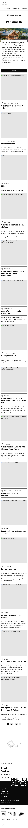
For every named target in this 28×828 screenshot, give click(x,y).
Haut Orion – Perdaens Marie (14, 652)
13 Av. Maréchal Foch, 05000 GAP (10, 800)
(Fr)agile (24, 8)
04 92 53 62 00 (5, 803)
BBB (14, 173)
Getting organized (15, 15)
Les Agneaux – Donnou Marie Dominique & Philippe (14, 699)
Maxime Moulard (14, 133)
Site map (3, 821)
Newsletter (4, 791)
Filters (14, 71)
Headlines (7, 8)
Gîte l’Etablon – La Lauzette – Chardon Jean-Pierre (14, 438)
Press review (5, 793)
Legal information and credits (9, 819)
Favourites (16, 8)
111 (16, 724)
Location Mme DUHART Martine (14, 480)
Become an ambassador (8, 808)
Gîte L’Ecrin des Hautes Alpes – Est (14, 92)
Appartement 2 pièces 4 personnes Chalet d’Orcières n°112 (14, 390)
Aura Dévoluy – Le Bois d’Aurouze (14, 301)
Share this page (14, 745)
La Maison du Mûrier (14, 560)
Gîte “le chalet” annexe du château (14, 216)
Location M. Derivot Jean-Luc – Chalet (14, 518)
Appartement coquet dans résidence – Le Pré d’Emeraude (14, 259)
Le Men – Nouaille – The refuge (14, 606)
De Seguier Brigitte (14, 345)
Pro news (4, 796)
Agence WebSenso (3, 824)
